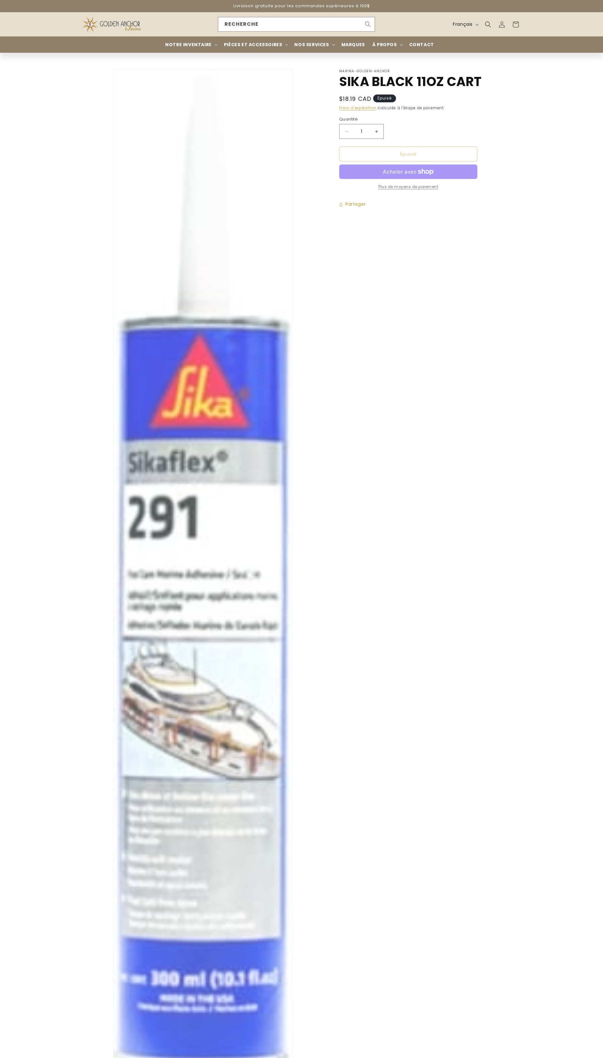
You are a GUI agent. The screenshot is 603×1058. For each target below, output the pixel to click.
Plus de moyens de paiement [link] (408, 186)
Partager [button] (355, 204)
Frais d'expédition (358, 108)
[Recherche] (368, 24)
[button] (488, 24)
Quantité (348, 119)
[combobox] (296, 24)
